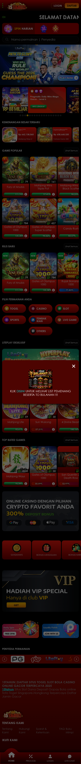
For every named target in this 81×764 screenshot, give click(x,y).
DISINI (21, 391)
